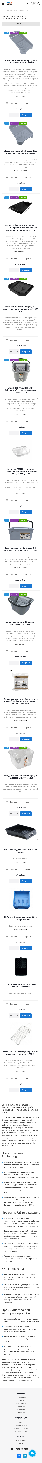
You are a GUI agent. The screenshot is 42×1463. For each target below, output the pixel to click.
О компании (21, 1397)
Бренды (21, 1444)
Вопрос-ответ (21, 1441)
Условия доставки (21, 1428)
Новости (21, 1400)
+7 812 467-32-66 (21, 1449)
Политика (21, 1412)
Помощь (21, 1422)
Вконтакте (19, 1456)
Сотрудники (21, 1403)
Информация (21, 1418)
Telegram (25, 1456)
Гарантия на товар (21, 1431)
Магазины (21, 1409)
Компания (21, 1393)
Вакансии (21, 1406)
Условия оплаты (21, 1425)
